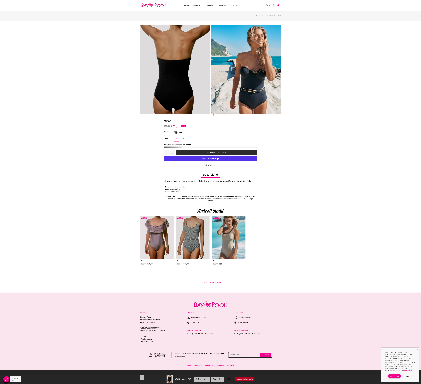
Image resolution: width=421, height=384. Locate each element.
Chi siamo (220, 365)
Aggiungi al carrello (245, 379)
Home (260, 16)
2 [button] (213, 114)
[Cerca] (262, 5)
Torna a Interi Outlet (212, 282)
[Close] (418, 349)
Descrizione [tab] (210, 175)
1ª (176, 139)
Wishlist (270, 5)
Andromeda (145, 261)
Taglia (166, 138)
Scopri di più (407, 370)
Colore (166, 132)
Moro (181, 132)
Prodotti (198, 365)
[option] (157, 242)
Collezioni (209, 365)
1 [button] (208, 114)
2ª (183, 139)
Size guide (211, 165)
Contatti (230, 365)
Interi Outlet (270, 16)
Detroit (179, 261)
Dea (214, 261)
